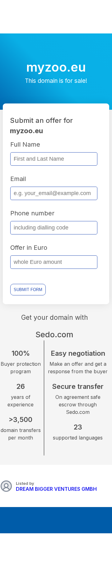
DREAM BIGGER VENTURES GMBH (56, 489)
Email (18, 179)
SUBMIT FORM (28, 289)
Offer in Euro (28, 247)
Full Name (25, 144)
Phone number (32, 213)
